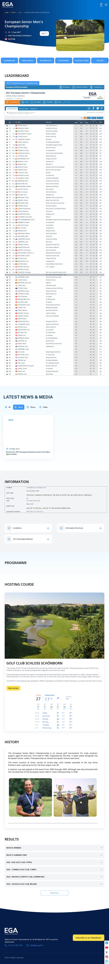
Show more (54, 893)
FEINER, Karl (22, 335)
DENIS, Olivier (22, 343)
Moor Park (49, 242)
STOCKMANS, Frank (24, 305)
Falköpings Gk (50, 214)
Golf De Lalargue (51, 313)
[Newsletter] (106, 961)
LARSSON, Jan (22, 341)
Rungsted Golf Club (51, 321)
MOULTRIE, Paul (23, 183)
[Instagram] (106, 957)
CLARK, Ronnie (22, 136)
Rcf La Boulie (50, 189)
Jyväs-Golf (49, 236)
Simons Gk (49, 211)
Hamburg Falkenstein (52, 371)
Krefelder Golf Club (51, 128)
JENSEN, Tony (22, 164)
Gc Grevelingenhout (51, 338)
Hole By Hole (23, 109)
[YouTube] (106, 947)
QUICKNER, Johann (24, 255)
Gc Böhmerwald (50, 299)
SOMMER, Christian (23, 222)
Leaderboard (9, 60)
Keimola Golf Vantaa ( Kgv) (53, 277)
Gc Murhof (49, 302)
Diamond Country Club (52, 244)
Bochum (48, 172)
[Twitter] (106, 952)
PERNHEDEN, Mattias (24, 186)
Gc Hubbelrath (50, 222)
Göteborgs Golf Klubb (52, 186)
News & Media (27, 60)
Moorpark (48, 139)
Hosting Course (82, 60)
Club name (48, 122)
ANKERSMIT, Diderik (24, 239)
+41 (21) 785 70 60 (15, 945)
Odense (48, 217)
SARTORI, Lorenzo (23, 175)
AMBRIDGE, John (23, 242)
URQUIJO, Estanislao (24, 208)
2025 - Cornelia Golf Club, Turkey (21, 869)
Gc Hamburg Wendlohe (53, 142)
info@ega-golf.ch (36, 945)
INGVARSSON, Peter (24, 214)
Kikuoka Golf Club (51, 291)
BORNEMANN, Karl (23, 159)
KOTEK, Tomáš (22, 368)
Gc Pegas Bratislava (52, 360)
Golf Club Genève (51, 250)
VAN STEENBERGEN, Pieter (26, 219)
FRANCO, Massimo (23, 267)
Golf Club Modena (51, 192)
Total (100, 122)
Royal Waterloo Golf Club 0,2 (54, 264)
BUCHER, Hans (22, 332)
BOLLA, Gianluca (23, 192)
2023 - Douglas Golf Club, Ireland (21, 884)
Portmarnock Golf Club (52, 181)
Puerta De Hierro (51, 280)
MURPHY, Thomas (23, 313)
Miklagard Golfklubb (51, 307)
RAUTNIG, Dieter (23, 302)
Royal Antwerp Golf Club (53, 305)
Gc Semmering (50, 354)
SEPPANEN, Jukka (23, 349)
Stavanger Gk (50, 195)
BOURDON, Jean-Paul (24, 282)
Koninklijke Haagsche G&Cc (54, 145)
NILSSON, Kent (22, 258)
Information (45, 60)
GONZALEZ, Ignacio (24, 153)
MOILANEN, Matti (23, 236)
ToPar (76, 122)
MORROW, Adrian (23, 181)
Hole (81, 122)
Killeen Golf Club (51, 327)
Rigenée (48, 282)
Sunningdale (49, 225)
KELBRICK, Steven (23, 178)
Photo (32, 407)
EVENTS (13, 12)
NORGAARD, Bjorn (23, 321)
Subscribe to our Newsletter (88, 937)
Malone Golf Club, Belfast (53, 170)
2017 (20, 12)
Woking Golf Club (51, 156)
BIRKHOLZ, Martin (23, 128)
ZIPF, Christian (22, 228)
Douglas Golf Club (51, 159)
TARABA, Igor (22, 360)
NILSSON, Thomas (23, 131)
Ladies (89, 117)
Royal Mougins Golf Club (53, 352)
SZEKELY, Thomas (23, 316)
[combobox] (44, 33)
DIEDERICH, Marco (23, 291)
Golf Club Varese (51, 147)
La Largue (49, 296)
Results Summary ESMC (16, 855)
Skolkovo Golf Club (51, 366)
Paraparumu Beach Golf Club (54, 288)
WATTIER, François (23, 269)
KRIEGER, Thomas (23, 150)
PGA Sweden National (52, 247)
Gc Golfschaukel (50, 332)
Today (86, 122)
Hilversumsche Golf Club (53, 253)
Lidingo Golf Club (51, 258)
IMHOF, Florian (22, 318)
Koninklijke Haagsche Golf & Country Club (58, 219)
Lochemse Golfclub (51, 239)
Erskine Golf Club (51, 136)
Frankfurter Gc (50, 228)
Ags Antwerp (49, 374)
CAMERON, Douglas (24, 139)
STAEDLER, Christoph (24, 272)
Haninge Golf (50, 161)
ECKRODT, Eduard (23, 294)
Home (6, 12)
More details (13, 688)
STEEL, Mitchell (22, 310)
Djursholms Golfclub (52, 131)
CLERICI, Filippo (23, 147)
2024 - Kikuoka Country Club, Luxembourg (25, 877)
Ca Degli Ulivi (50, 175)
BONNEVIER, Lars (23, 261)
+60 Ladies (100, 117)
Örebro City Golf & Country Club (55, 203)
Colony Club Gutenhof (52, 316)
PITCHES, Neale (23, 288)
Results (34, 109)
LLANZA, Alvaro (22, 280)
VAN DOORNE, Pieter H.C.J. (26, 253)
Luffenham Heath (51, 285)
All (9, 407)
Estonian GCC (50, 341)
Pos (10, 122)
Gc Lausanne (50, 330)
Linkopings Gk (50, 261)
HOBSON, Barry (22, 170)
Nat (16, 122)
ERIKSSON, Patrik (23, 203)
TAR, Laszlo (21, 363)
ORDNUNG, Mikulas (24, 233)
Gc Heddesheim (50, 150)
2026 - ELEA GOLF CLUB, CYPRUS (19, 862)
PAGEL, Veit (21, 371)
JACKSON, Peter (23, 156)
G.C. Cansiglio (50, 267)
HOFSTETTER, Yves (24, 330)
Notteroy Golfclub (51, 134)
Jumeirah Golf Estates (52, 178)
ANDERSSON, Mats (23, 247)
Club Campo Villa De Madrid (54, 153)
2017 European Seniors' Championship (22, 83)
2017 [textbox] (43, 33)
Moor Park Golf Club (52, 310)
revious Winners (13, 848)
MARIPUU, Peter (23, 161)
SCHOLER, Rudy (23, 357)
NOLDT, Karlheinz (23, 142)
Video (45, 407)
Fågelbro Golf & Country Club (54, 197)
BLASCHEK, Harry (23, 354)
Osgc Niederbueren (51, 125)
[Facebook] (106, 943)
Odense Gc (49, 164)
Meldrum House (50, 231)
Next (104, 60)
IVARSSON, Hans (23, 346)
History (100, 60)
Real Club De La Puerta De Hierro (56, 208)
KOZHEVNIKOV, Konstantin (26, 366)
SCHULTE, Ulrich (23, 172)
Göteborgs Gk (50, 346)
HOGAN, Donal (22, 327)
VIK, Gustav (21, 352)
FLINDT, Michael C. (23, 211)
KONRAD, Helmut (23, 244)
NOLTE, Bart (21, 145)
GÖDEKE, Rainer (23, 206)
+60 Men (94, 117)
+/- (13, 122)
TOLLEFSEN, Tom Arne (24, 134)
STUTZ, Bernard (22, 296)
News (20, 407)
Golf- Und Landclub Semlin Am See (56, 272)
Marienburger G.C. (51, 294)
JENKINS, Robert (23, 200)
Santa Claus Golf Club (52, 324)
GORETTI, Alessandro (24, 250)
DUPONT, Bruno (22, 264)
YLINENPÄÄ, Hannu (24, 324)
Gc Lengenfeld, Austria (52, 363)
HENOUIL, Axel (22, 374)
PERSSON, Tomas (23, 197)
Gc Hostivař (49, 368)
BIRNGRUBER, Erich (24, 299)
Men (85, 117)
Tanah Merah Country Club (54, 343)
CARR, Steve (22, 285)
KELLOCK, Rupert (23, 225)
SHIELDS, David (22, 167)
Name (19, 122)
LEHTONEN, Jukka (23, 277)
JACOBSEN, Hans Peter (25, 217)
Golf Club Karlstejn (51, 233)
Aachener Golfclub (51, 206)
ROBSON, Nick (22, 231)
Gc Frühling (49, 335)
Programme (64, 60)
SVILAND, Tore (22, 195)
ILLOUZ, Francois (23, 189)
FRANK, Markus (22, 125)
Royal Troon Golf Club (52, 183)
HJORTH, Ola (22, 307)
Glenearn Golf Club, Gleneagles (55, 167)
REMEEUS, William (23, 338)
